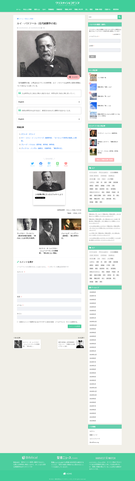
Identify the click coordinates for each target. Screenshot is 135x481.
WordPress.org (94, 442)
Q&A (44, 9)
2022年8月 (93, 402)
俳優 (110, 182)
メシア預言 (110, 179)
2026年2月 (93, 314)
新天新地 (113, 189)
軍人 (114, 198)
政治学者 (102, 189)
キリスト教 (92, 179)
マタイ (103, 179)
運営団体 (116, 9)
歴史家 (108, 192)
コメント (21, 272)
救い (108, 189)
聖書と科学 (68, 9)
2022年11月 (93, 391)
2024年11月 (93, 354)
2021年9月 (93, 417)
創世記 (91, 185)
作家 (97, 182)
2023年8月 (93, 369)
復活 (96, 189)
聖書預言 (59, 9)
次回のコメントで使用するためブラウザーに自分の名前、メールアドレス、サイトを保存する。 (49, 322)
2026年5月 (93, 303)
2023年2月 (93, 380)
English (21, 102)
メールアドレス (94, 36)
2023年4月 (93, 376)
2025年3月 (93, 343)
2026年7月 (93, 296)
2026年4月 (93, 307)
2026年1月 (93, 318)
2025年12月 (93, 321)
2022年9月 (93, 398)
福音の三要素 (97, 195)
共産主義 (115, 182)
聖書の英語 (98, 9)
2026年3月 (93, 310)
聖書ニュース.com (57, 462)
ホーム (18, 9)
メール (20, 305)
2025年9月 (93, 329)
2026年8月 (93, 292)
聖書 (91, 198)
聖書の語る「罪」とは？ (95, 214)
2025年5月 (93, 336)
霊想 (96, 202)
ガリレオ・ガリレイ (28, 134)
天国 (113, 185)
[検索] (120, 17)
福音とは (37, 9)
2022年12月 (93, 387)
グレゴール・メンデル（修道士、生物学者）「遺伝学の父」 (42, 148)
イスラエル (103, 175)
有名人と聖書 (27, 9)
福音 (91, 195)
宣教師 (91, 189)
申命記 (113, 192)
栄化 (103, 192)
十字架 (108, 185)
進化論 (91, 202)
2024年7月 (93, 362)
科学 (104, 195)
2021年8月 (93, 420)
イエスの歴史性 (114, 172)
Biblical (15, 462)
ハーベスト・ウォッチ (96, 462)
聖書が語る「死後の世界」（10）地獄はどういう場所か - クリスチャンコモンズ (104, 221)
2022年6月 (93, 409)
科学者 (79, 210)
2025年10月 (93, 325)
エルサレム (111, 175)
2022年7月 (93, 406)
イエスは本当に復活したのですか (97, 226)
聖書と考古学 (79, 9)
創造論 (102, 185)
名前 (19, 297)
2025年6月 (93, 332)
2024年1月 (93, 365)
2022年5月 (93, 413)
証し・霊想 (89, 9)
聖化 (118, 195)
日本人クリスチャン (95, 192)
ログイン (92, 431)
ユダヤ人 (92, 182)
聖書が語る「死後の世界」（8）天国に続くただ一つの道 (103, 219)
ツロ (99, 179)
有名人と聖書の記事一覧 (104, 159)
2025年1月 (93, 351)
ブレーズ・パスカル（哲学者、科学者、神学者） (38, 144)
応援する (107, 9)
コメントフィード (95, 438)
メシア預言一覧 (93, 233)
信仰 (105, 182)
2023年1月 (93, 384)
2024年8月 (93, 358)
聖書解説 (51, 9)
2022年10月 (93, 395)
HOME (69, 474)
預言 (101, 202)
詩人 (103, 198)
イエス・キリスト (94, 175)
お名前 (91, 46)
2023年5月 (93, 373)
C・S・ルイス (93, 172)
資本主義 (109, 198)
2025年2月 (93, 347)
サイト (19, 314)
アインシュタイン (103, 172)
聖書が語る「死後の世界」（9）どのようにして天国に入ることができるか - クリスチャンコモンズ (104, 228)
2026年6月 (93, 299)
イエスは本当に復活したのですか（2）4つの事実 (101, 238)
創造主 (97, 185)
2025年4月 (93, 340)
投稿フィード (93, 435)
